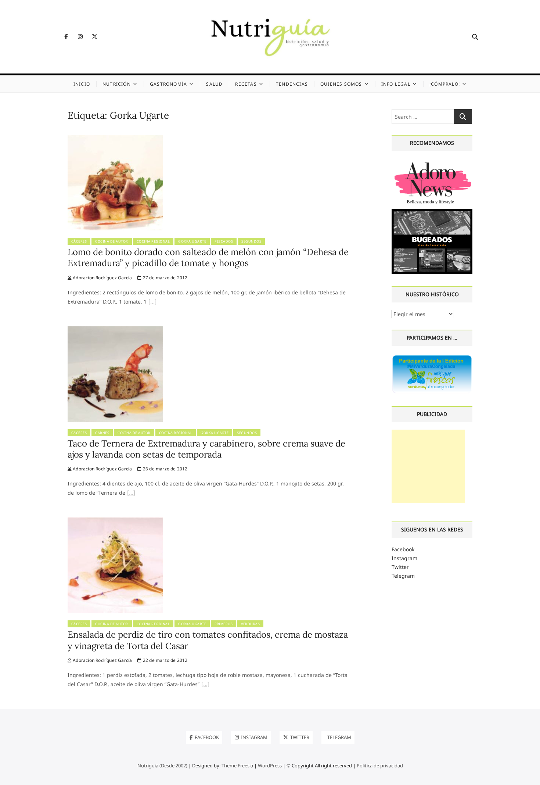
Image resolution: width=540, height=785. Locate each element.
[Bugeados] (432, 211)
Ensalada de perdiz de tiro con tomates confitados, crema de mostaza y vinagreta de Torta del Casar (208, 640)
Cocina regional (153, 241)
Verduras (250, 623)
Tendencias (292, 84)
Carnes (102, 432)
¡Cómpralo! (444, 84)
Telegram (403, 575)
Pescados (224, 241)
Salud (214, 84)
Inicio (81, 84)
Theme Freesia (237, 765)
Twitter (400, 566)
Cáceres (79, 241)
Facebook (403, 549)
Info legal (395, 84)
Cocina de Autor (111, 241)
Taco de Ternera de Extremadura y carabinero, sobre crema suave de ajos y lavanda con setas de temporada (206, 449)
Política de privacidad (380, 765)
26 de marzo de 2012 (164, 469)
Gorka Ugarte (192, 241)
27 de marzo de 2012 (164, 278)
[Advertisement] (428, 466)
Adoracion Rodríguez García (102, 278)
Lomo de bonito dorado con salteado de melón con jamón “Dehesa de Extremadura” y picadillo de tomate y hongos (208, 257)
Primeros (224, 623)
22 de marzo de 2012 (164, 660)
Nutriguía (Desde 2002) (162, 765)
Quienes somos (341, 84)
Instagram (404, 558)
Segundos (251, 241)
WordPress (270, 765)
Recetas (245, 84)
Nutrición (116, 84)
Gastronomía (168, 84)
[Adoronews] (432, 162)
